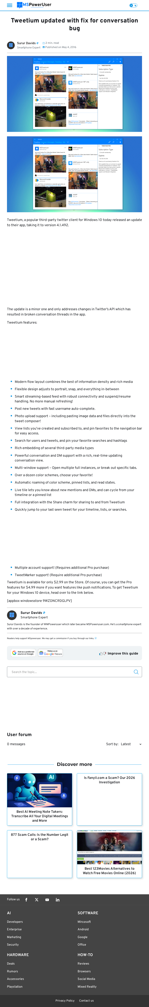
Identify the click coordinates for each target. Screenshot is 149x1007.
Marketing (14, 937)
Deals (11, 964)
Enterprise (14, 929)
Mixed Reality (87, 987)
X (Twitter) (36, 899)
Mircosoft (84, 922)
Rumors (12, 971)
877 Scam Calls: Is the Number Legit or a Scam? (39, 837)
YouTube (47, 899)
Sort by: (112, 744)
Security (13, 945)
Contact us (86, 1001)
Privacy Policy (64, 1001)
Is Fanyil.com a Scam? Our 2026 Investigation (109, 780)
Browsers (84, 971)
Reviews (83, 964)
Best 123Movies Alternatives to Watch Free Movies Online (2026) (109, 871)
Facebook (26, 899)
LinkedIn (57, 899)
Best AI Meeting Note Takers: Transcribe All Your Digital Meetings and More (39, 816)
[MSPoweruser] (34, 5)
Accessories (15, 979)
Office (82, 945)
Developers (15, 922)
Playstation (15, 987)
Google (82, 937)
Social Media (86, 979)
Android (83, 929)
